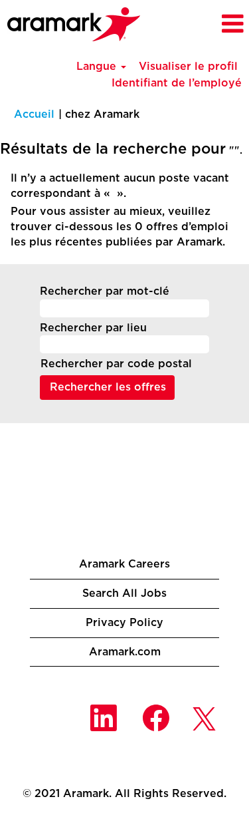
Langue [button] (98, 66)
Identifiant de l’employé (177, 83)
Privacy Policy (124, 622)
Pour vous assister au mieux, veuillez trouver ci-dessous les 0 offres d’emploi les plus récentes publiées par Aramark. (119, 226)
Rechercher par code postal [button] (116, 364)
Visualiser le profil (188, 66)
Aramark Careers (124, 564)
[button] (219, 24)
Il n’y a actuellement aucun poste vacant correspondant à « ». (120, 186)
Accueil (34, 114)
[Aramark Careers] (74, 24)
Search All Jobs (124, 593)
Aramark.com (125, 652)
